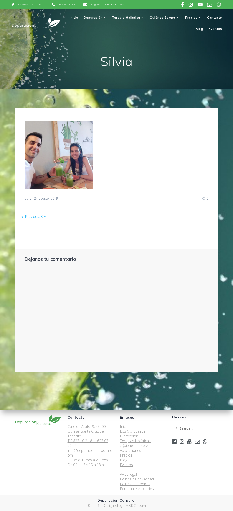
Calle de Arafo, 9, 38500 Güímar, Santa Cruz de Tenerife (87, 431)
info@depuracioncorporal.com (107, 4)
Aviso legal (128, 474)
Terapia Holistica (126, 17)
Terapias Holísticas (135, 440)
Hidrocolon (129, 436)
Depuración (93, 17)
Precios (191, 17)
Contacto (214, 17)
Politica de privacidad (137, 479)
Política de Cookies (135, 483)
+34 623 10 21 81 (66, 4)
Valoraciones (130, 450)
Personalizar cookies (137, 488)
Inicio (74, 17)
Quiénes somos (163, 17)
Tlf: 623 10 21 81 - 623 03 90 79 (88, 443)
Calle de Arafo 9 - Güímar (30, 4)
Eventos (215, 29)
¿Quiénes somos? (134, 445)
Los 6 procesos (132, 431)
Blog (199, 29)
